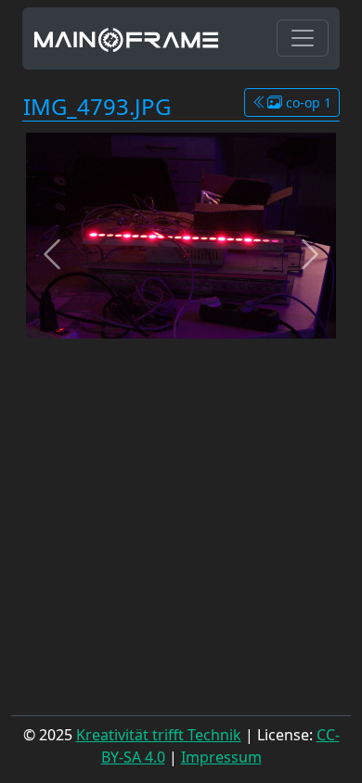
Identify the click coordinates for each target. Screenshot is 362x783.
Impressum (221, 757)
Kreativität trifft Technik (158, 735)
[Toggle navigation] (303, 38)
